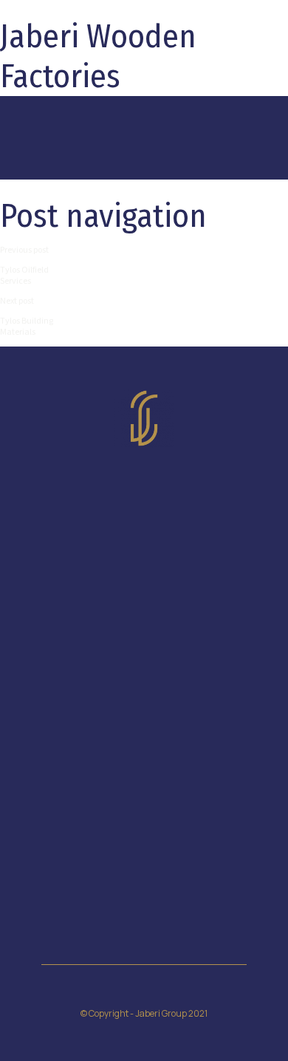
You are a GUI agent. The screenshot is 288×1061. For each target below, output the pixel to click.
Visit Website (144, 576)
